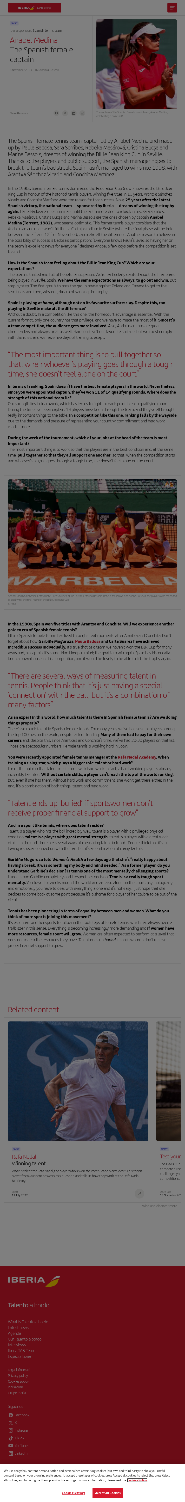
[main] (92, 1483)
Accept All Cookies (108, 1493)
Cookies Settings (73, 1493)
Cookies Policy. (137, 1480)
